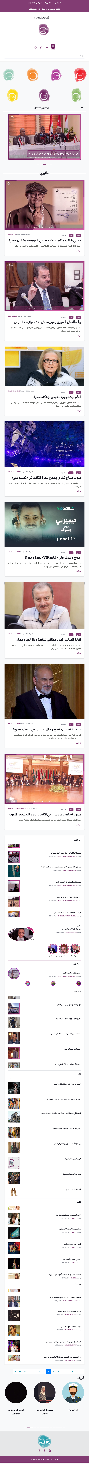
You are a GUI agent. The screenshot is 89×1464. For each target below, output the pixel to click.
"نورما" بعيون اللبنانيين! (73, 1080)
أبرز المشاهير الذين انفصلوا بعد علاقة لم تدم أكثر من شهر (62, 1308)
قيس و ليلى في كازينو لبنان (72, 1270)
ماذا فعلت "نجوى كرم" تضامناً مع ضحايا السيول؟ (65, 1226)
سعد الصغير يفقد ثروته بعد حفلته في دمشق (66, 1060)
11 (34, 1371)
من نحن (38, 3)
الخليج (71, 473)
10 (39, 1371)
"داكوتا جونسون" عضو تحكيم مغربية (68, 1241)
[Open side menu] (82, 108)
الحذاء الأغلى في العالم (73, 1110)
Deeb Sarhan (12, 316)
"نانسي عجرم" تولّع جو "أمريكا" (70, 1211)
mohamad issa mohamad (17, 808)
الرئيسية (57, 3)
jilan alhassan (70, 1312)
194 (20, 1371)
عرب (71, 809)
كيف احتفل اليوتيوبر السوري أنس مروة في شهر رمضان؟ (63, 1293)
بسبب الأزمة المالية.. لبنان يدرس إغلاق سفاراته (66, 879)
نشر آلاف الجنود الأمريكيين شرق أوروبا (69, 849)
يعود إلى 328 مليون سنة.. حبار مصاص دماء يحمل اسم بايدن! (61, 893)
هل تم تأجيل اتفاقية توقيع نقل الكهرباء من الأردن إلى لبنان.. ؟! (53, 153)
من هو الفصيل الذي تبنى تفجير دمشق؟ (68, 1031)
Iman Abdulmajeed (69, 896)
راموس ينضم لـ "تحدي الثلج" (72, 973)
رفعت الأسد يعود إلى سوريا (72, 1000)
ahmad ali (12, 234)
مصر (71, 235)
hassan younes (70, 932)
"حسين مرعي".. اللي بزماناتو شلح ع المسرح (66, 1126)
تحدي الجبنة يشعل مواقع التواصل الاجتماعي (66, 1170)
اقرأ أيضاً (78, 251)
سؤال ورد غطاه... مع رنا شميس (71, 1353)
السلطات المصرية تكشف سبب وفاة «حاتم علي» (65, 1324)
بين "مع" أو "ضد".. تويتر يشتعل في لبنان (67, 1185)
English (30, 3)
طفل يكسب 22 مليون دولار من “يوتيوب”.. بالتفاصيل (64, 1141)
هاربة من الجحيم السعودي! (72, 1095)
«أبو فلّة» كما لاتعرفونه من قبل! (70, 929)
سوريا (71, 317)
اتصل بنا (48, 3)
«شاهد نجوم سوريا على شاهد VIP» (69, 1337)
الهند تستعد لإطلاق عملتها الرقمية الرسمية (67, 864)
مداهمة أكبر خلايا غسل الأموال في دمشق (67, 1015)
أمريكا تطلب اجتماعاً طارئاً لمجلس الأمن (68, 908)
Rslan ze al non (14, 391)
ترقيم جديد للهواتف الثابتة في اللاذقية (68, 1045)
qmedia (73, 1214)
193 (25, 1371)
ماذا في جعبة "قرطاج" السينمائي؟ (70, 1255)
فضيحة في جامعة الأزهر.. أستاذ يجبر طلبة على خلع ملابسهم (61, 1155)
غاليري (78, 235)
